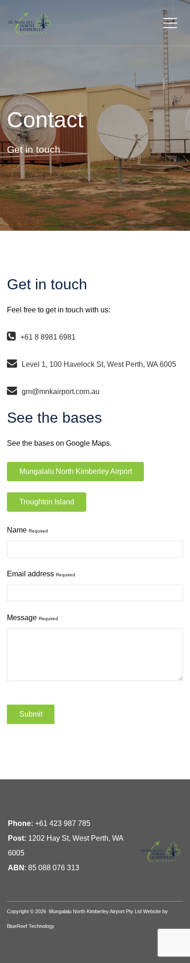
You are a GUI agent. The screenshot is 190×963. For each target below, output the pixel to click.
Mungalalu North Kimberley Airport (75, 471)
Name (27, 530)
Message (32, 618)
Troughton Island (46, 502)
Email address (41, 574)
